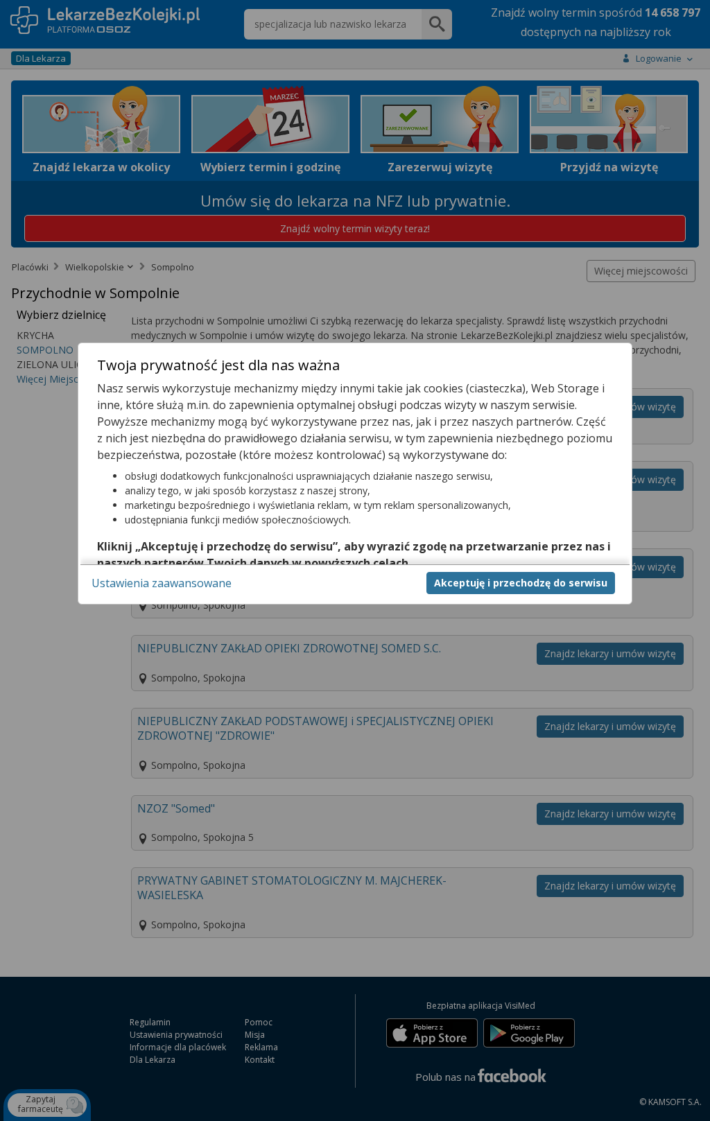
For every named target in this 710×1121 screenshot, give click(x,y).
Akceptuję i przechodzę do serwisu (520, 582)
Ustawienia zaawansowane (162, 583)
